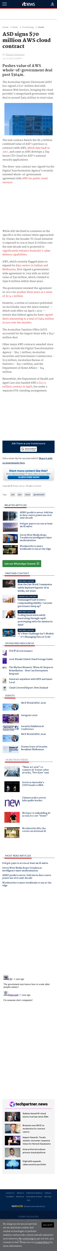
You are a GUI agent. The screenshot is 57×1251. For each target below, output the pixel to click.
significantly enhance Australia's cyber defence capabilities (26, 253)
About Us (20, 1193)
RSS (28, 1200)
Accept (47, 1224)
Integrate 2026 (29, 715)
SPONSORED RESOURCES (19, 643)
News (15, 27)
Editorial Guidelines (34, 1193)
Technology (28, 27)
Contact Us (10, 1193)
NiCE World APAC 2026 (33, 703)
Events (10, 695)
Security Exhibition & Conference (32, 728)
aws (19, 494)
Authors (48, 1193)
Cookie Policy (42, 1242)
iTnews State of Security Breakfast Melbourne (34, 748)
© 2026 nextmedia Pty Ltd (34, 1206)
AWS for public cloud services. (25, 180)
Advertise (20, 1196)
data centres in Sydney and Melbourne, (25, 267)
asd (12, 494)
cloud (27, 494)
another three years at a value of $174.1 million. (27, 294)
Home (5, 27)
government (39, 494)
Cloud (41, 27)
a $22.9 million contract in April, (24, 385)
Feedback (10, 1196)
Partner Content (17, 573)
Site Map (47, 1196)
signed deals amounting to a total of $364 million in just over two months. (28, 319)
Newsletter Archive (34, 1196)
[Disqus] (28, 932)
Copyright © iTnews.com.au (13, 486)
